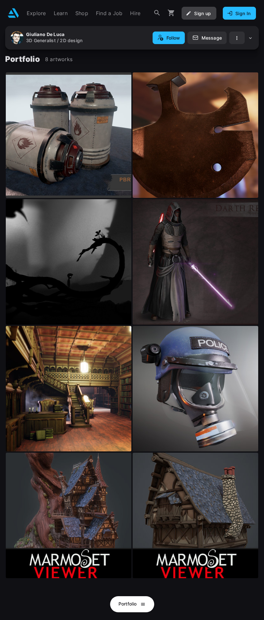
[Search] (157, 13)
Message (212, 38)
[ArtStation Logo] (13, 13)
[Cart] (171, 13)
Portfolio (128, 603)
